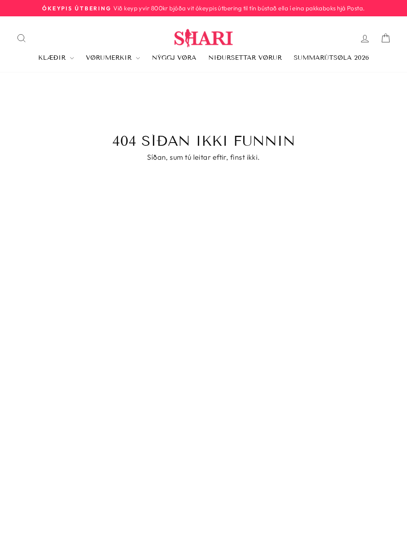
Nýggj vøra (174, 57)
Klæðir (53, 57)
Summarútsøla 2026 (331, 57)
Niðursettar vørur (245, 57)
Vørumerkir (110, 57)
